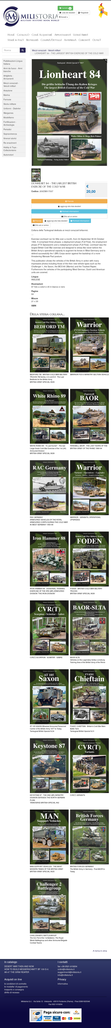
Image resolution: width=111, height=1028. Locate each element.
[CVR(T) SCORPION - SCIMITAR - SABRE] (49, 627)
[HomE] (27, 16)
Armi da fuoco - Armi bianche (12, 70)
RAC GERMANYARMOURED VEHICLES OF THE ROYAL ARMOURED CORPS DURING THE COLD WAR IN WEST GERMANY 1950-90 (49, 521)
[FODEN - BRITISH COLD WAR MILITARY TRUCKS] (89, 559)
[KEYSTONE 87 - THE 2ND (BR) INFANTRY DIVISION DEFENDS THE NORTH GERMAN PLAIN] (49, 765)
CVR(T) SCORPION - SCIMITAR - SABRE (46, 657)
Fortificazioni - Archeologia (9, 123)
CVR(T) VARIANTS (77, 795)
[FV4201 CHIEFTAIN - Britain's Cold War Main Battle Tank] (89, 696)
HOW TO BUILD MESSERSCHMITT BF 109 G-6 (26, 969)
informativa (63, 983)
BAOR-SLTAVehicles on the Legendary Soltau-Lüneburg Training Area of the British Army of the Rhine (87, 659)
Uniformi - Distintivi (12, 108)
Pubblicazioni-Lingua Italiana (12, 62)
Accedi (64, 17)
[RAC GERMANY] (49, 487)
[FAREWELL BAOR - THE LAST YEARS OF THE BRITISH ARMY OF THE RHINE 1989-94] (89, 416)
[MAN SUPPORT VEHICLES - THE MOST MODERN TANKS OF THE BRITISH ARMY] (49, 837)
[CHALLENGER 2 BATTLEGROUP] (49, 905)
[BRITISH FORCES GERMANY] (89, 837)
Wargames (8, 112)
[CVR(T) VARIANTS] (89, 765)
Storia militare (9, 103)
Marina (6, 94)
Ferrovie (7, 99)
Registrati (84, 12)
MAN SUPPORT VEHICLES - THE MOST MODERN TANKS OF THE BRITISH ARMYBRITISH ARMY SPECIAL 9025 (46, 868)
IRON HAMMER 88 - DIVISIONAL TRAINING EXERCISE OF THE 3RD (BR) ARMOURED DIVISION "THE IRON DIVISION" (47, 591)
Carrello (66, 8)
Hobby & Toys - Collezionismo (10, 149)
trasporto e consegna (14, 989)
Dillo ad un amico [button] (70, 216)
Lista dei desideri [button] (68, 12)
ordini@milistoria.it (66, 969)
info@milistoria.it (65, 974)
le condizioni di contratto (15, 983)
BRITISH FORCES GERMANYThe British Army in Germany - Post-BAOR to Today (87, 868)
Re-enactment (9, 142)
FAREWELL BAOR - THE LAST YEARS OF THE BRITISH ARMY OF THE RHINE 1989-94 (88, 446)
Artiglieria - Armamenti (8, 77)
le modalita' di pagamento (16, 986)
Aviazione (7, 90)
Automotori (8, 154)
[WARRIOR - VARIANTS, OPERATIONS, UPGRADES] (89, 487)
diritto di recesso (11, 992)
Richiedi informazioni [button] (70, 211)
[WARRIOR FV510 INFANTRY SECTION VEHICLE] (89, 344)
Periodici (7, 129)
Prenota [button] (70, 201)
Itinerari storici (9, 138)
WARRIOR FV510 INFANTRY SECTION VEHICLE (89, 374)
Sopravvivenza (10, 133)
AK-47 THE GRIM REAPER (16, 972)
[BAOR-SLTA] (89, 627)
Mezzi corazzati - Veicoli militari (46, 50)
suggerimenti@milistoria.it (69, 972)
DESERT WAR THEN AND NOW (19, 966)
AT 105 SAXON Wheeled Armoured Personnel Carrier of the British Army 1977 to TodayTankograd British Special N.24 (48, 728)
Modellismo (8, 117)
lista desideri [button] (70, 206)
